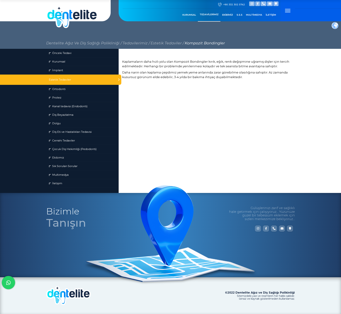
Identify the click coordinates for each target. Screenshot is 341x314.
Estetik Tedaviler (60, 79)
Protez (56, 97)
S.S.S (239, 14)
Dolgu (56, 123)
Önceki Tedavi (61, 53)
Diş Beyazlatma (62, 114)
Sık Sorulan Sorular (64, 166)
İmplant (57, 70)
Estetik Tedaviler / (167, 43)
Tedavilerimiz (209, 14)
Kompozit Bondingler (205, 43)
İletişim (271, 14)
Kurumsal (189, 14)
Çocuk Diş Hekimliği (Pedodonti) (74, 149)
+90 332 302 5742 (234, 4)
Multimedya (254, 14)
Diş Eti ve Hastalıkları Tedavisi (72, 131)
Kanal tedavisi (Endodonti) (70, 106)
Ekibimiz (227, 14)
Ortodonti (59, 89)
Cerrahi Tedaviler (63, 140)
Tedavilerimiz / (136, 43)
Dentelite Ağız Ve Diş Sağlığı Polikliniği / (84, 43)
